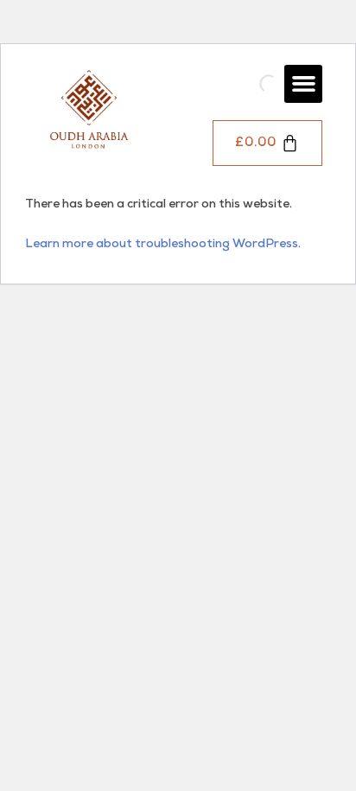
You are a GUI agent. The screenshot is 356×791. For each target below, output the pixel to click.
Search (232, 83)
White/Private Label (227, 284)
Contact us (201, 444)
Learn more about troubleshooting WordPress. (163, 245)
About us (195, 410)
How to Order (209, 376)
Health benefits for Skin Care (251, 688)
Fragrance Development (238, 343)
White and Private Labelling (247, 310)
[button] (303, 84)
